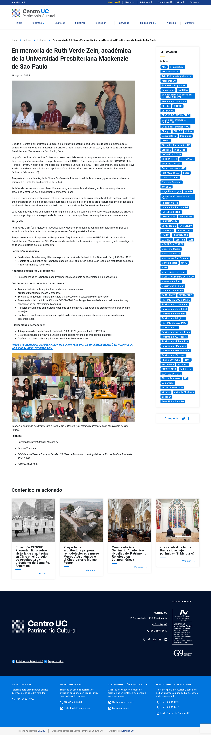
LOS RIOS (167, 240)
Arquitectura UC (170, 71)
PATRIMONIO (185, 295)
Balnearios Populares (173, 85)
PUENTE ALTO (169, 369)
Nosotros (37, 22)
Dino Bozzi (180, 150)
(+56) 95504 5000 (73, 702)
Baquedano (168, 90)
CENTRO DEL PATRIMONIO (175, 115)
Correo (194, 2)
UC (185, 378)
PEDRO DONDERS (171, 360)
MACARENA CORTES (172, 244)
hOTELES (166, 187)
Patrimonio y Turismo (173, 355)
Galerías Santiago (171, 182)
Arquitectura (177, 67)
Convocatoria (169, 136)
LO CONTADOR (180, 235)
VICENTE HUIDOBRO (172, 387)
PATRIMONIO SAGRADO (174, 323)
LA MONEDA (185, 226)
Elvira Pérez (187, 159)
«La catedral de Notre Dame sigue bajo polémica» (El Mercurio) (177, 550)
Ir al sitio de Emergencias (77, 708)
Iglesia (188, 191)
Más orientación (120, 708)
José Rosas (185, 216)
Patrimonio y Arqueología (176, 332)
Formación (100, 22)
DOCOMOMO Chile (171, 154)
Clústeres (60, 23)
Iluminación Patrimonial (175, 207)
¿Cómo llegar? (159, 624)
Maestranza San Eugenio (175, 258)
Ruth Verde (186, 369)
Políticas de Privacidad (27, 661)
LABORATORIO (184, 230)
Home (14, 40)
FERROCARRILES (170, 173)
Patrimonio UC (169, 327)
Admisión (113, 2)
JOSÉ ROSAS (169, 216)
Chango (166, 131)
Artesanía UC (169, 81)
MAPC (184, 263)
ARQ (164, 67)
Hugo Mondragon (171, 191)
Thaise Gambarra (171, 378)
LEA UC (165, 235)
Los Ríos (180, 240)
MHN (164, 267)
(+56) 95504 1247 (169, 707)
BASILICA (183, 90)
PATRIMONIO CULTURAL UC (176, 300)
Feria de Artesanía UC (173, 168)
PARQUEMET (168, 295)
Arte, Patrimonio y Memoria (177, 76)
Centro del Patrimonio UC (175, 127)
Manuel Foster (169, 263)
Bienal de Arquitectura (174, 101)
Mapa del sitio (53, 661)
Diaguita (166, 150)
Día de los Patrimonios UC (176, 145)
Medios (130, 2)
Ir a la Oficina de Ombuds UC (175, 713)
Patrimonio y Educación (175, 341)
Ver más (44, 573)
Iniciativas (79, 23)
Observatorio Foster (173, 286)
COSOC (165, 140)
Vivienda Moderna (184, 392)
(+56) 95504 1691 (169, 702)
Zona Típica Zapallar (173, 401)
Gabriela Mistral (170, 177)
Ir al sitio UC (18, 2)
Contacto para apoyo (123, 702)
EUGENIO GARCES (171, 163)
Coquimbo (185, 136)
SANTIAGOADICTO (171, 374)
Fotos (186, 173)
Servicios (124, 23)
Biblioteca (145, 2)
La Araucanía (169, 226)
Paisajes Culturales (172, 290)
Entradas (42, 40)
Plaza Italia (168, 364)
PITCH (187, 360)
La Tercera (167, 230)
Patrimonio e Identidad (174, 309)
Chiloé (188, 131)
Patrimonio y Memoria (174, 346)
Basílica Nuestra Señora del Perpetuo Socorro (177, 95)
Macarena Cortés (171, 249)
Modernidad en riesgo (174, 272)
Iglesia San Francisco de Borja (175, 197)
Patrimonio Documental (175, 304)
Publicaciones (146, 22)
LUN (191, 240)
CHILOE (178, 131)
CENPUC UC (168, 110)
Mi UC (180, 2)
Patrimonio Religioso (173, 318)
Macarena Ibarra (171, 253)
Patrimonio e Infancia (173, 313)
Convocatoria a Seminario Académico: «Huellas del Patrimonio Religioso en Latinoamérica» (129, 553)
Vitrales (166, 392)
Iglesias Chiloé (170, 203)
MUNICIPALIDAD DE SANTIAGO (178, 276)
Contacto (190, 23)
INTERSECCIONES (171, 212)
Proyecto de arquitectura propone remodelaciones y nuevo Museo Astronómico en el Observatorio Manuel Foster (81, 555)
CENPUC (177, 106)
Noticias (171, 23)
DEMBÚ (41, 731)
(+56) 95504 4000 (25, 699)
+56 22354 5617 (157, 630)
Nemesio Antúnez (171, 281)
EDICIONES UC (169, 159)
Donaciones (164, 2)
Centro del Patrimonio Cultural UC (174, 121)
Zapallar (166, 397)
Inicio (19, 23)
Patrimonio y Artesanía (174, 337)
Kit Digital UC (127, 731)
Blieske (166, 106)
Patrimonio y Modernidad (176, 350)
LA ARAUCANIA (169, 221)
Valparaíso (168, 383)
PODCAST (182, 364)
